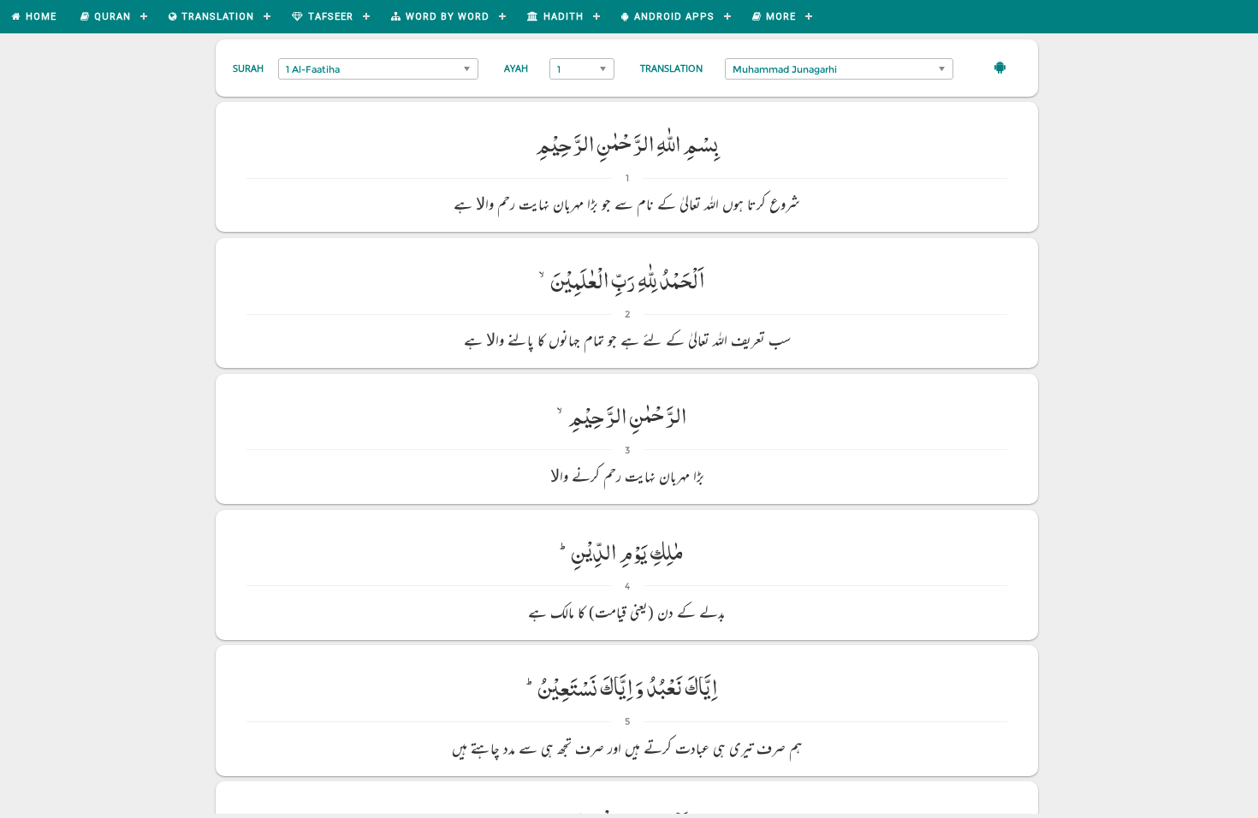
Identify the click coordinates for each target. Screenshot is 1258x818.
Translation (671, 68)
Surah (248, 68)
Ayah (516, 68)
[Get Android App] (1000, 66)
